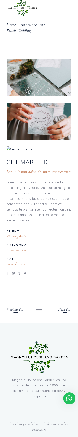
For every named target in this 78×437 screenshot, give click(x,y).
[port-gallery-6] (39, 121)
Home (11, 24)
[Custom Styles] (39, 149)
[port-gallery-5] (39, 77)
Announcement (32, 24)
